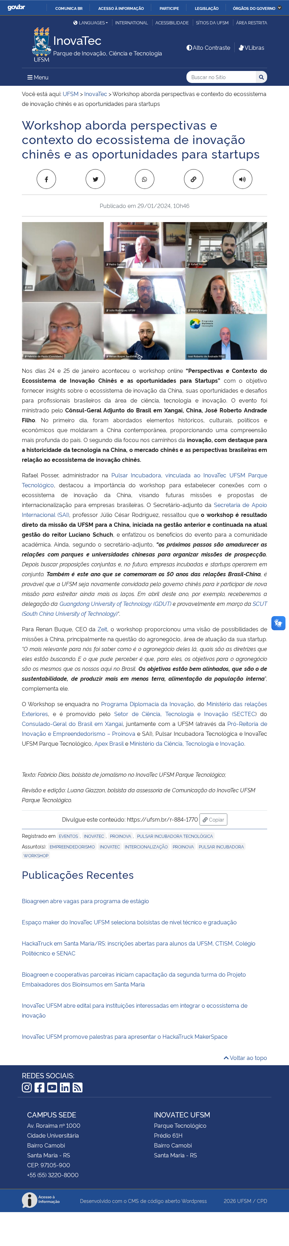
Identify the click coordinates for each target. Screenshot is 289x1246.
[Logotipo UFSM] (37, 43)
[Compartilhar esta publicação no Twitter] (95, 179)
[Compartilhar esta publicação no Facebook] (46, 179)
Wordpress (194, 1200)
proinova (120, 836)
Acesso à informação (121, 8)
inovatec (110, 846)
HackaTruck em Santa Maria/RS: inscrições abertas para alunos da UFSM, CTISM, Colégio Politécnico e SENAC (139, 948)
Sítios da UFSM (212, 22)
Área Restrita (251, 22)
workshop (36, 855)
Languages (92, 22)
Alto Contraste (211, 47)
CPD (262, 1200)
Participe (169, 8)
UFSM (244, 1200)
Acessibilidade (172, 22)
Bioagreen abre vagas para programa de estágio (85, 901)
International (131, 22)
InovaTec (94, 836)
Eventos (68, 836)
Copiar (217, 819)
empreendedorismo (72, 846)
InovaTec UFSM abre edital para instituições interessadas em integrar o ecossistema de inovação (134, 1010)
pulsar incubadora (221, 846)
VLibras (254, 47)
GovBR (16, 7)
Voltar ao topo (248, 1057)
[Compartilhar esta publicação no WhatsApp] (144, 179)
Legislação (207, 8)
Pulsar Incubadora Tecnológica (175, 836)
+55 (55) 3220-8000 (53, 1175)
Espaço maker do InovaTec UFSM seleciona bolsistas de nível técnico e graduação (129, 922)
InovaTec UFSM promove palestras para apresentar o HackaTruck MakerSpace (125, 1036)
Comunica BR (68, 8)
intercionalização (146, 846)
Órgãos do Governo (254, 8)
